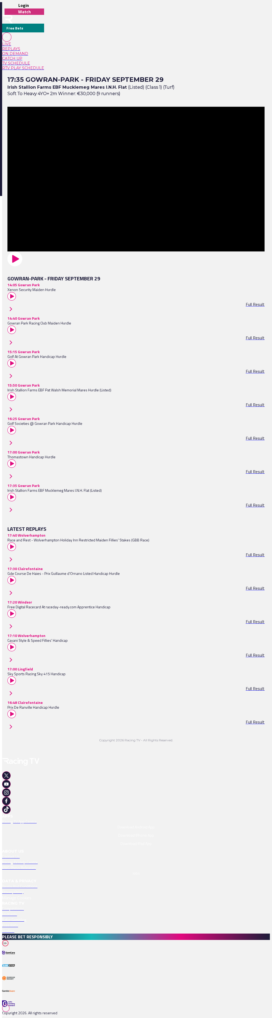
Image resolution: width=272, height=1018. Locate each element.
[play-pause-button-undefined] (9, 959)
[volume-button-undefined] (9, 984)
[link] (23, 44)
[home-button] (7, 19)
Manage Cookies (16, 898)
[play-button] (136, 258)
